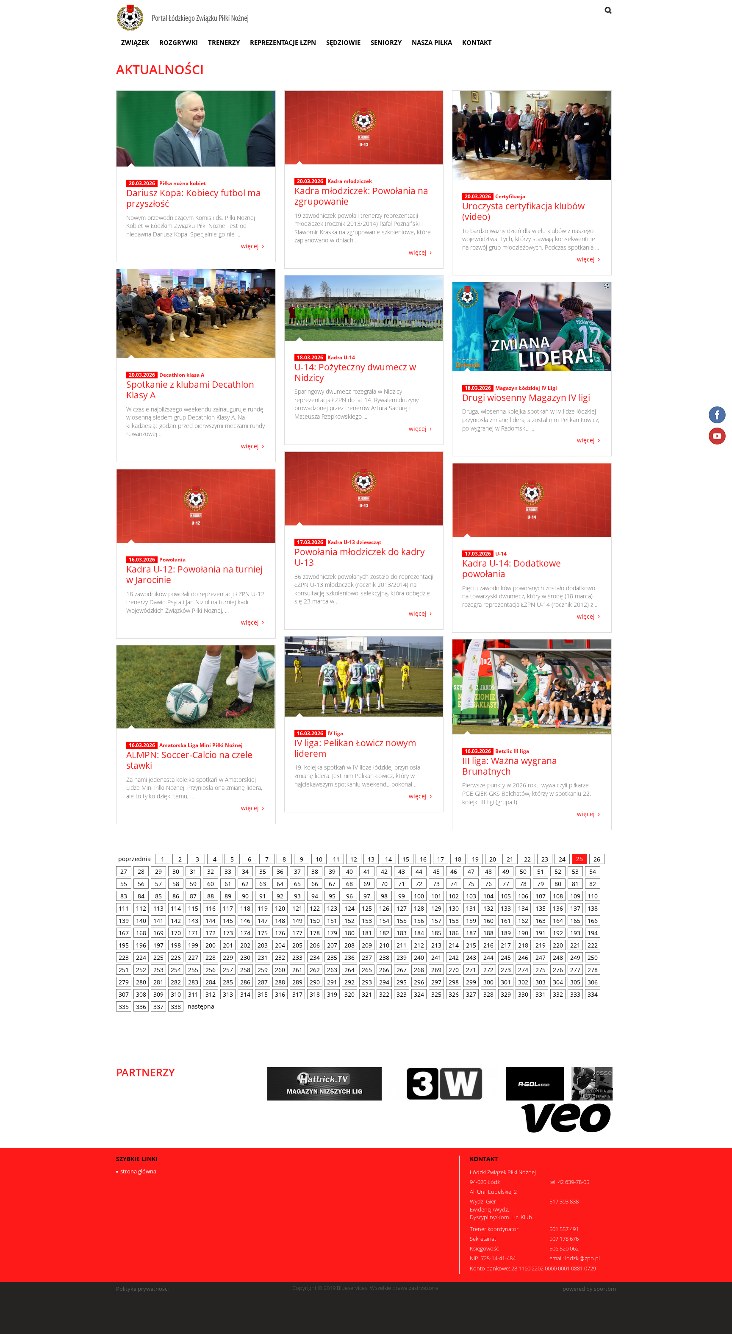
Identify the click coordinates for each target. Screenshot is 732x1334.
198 (176, 945)
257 (228, 970)
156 (419, 921)
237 (367, 957)
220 (558, 945)
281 (158, 982)
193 (575, 933)
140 (141, 921)
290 (315, 982)
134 (523, 908)
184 (419, 933)
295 (401, 982)
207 (332, 945)
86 (175, 896)
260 (280, 970)
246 (523, 957)
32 (210, 871)
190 (523, 933)
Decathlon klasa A (181, 374)
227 (193, 957)
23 (544, 859)
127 (401, 908)
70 (384, 884)
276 (558, 970)
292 (349, 982)
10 (319, 859)
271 (471, 970)
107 (540, 896)
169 (158, 933)
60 (210, 884)
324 (419, 994)
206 (315, 945)
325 (436, 994)
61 (228, 884)
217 (506, 945)
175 (263, 933)
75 (471, 884)
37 (297, 871)
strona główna (138, 1171)
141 (158, 921)
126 (384, 908)
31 (193, 871)
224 (141, 957)
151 (332, 921)
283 (193, 982)
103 (471, 896)
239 (401, 957)
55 (123, 884)
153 (367, 921)
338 (176, 1007)
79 (540, 884)
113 (158, 908)
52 (558, 871)
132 (488, 908)
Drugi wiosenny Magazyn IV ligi (526, 397)
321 (367, 994)
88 (210, 896)
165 (575, 921)
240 (419, 957)
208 (349, 945)
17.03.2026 (310, 542)
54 (592, 871)
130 (454, 908)
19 (475, 859)
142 (176, 921)
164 (558, 921)
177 (297, 933)
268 (419, 970)
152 (349, 921)
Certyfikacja (510, 196)
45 (436, 871)
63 (262, 884)
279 (124, 982)
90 (245, 896)
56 (141, 884)
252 (141, 970)
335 (124, 1007)
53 (575, 871)
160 (488, 921)
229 (228, 957)
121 (297, 908)
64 (280, 884)
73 (436, 884)
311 (193, 994)
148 (280, 921)
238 (384, 957)
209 (367, 945)
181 (367, 933)
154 (384, 921)
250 (593, 957)
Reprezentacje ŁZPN (283, 42)
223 (124, 957)
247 (540, 957)
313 (228, 994)
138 (593, 908)
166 (593, 921)
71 (401, 884)
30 (175, 871)
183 (401, 933)
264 (349, 970)
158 (454, 921)
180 (349, 933)
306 (593, 982)
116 (210, 908)
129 (436, 908)
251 (124, 970)
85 (158, 896)
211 (401, 945)
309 (158, 994)
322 (384, 994)
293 (367, 982)
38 (314, 871)
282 (176, 982)
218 (523, 945)
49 (505, 871)
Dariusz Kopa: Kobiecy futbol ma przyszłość (193, 198)
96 (349, 896)
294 (384, 982)
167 (124, 933)
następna (201, 1006)
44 (419, 871)
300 (488, 982)
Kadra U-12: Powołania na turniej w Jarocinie (194, 574)
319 (332, 994)
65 (297, 884)
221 (575, 945)
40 (349, 871)
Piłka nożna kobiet (182, 183)
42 (384, 871)
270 (454, 970)
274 (523, 970)
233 (297, 957)
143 (193, 921)
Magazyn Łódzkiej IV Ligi (526, 388)
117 (228, 908)
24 (562, 859)
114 (176, 908)
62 (245, 884)
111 (124, 908)
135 (540, 908)
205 (297, 945)
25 (579, 859)
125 (367, 908)
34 (245, 871)
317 (297, 994)
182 (384, 933)
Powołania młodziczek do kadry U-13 (359, 557)
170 (176, 933)
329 (506, 994)
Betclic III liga (512, 751)
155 (401, 921)
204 (280, 945)
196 (141, 945)
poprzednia (134, 859)
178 (315, 933)
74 (453, 884)
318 (315, 994)
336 (141, 1007)
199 (193, 945)
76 (488, 884)
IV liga (335, 733)
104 (488, 896)
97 (366, 896)
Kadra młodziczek (349, 181)
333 (575, 994)
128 (419, 908)
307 (124, 994)
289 (297, 982)
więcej (250, 245)
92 (280, 896)
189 (506, 933)
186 (454, 933)
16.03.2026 (142, 559)
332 (558, 994)
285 (228, 982)
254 (176, 970)
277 (575, 970)
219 (540, 945)
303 (540, 982)
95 (332, 896)
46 (453, 871)
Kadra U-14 (341, 357)
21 (510, 859)
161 (506, 921)
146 (245, 921)
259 (263, 970)
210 (384, 945)
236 (349, 957)
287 (263, 982)
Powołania (172, 559)
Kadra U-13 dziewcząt (354, 542)
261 (297, 970)
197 (158, 945)
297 (436, 982)
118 (245, 908)
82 (592, 884)
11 (336, 859)
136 (558, 908)
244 (488, 957)
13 (371, 859)
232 (280, 957)
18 (458, 859)
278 (593, 970)
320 (349, 994)
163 (540, 921)
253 (158, 970)
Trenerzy (224, 42)
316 (280, 994)
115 (193, 908)
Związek (135, 42)
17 (440, 859)
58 (175, 884)
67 (332, 884)
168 (141, 933)
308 (141, 994)
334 (593, 994)
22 (527, 859)
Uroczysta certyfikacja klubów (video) (523, 211)
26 (596, 859)
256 (210, 970)
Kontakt (477, 42)
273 (506, 970)
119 (263, 908)
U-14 (501, 553)
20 (492, 859)
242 (454, 957)
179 (332, 933)
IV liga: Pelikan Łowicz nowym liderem (355, 748)
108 (558, 896)
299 (471, 982)
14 (388, 859)
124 (349, 908)
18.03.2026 (310, 357)
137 (575, 908)
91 (262, 896)
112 (141, 908)
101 (436, 896)
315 (263, 994)
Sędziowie (343, 42)
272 (488, 970)
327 (471, 994)
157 (436, 921)
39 (332, 871)
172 (210, 933)
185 (436, 933)
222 (593, 945)
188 (488, 933)
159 (471, 921)
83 (123, 896)
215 (471, 945)
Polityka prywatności (142, 1289)
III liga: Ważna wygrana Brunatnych (509, 766)
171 (193, 933)
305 (575, 982)
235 (332, 957)
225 (158, 957)
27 (123, 871)
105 (506, 896)
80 (558, 884)
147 (263, 921)
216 (488, 945)
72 (419, 884)
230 (245, 957)
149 (297, 921)
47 (471, 871)
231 (263, 957)
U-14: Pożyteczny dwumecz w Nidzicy (355, 372)
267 (401, 970)
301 (506, 982)
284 (210, 982)
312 (210, 994)
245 (506, 957)
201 (228, 945)
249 (575, 957)
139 (124, 921)
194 (593, 933)
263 (332, 970)
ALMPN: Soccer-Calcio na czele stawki (189, 760)
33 (228, 871)
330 (523, 994)
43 (401, 871)
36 (280, 871)
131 (471, 908)
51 (540, 871)
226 (176, 957)
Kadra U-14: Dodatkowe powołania (511, 568)
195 (124, 945)
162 (523, 921)
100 (419, 896)
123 (332, 908)
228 (210, 957)
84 (141, 896)
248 (558, 957)
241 (436, 957)
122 (315, 908)
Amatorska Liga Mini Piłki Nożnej (201, 745)
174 (245, 933)
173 (228, 933)
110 (593, 896)
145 (228, 921)
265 (367, 970)
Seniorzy (386, 42)
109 (575, 896)
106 (523, 896)
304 (558, 982)
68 (349, 884)
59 (193, 884)
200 (210, 945)
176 (280, 933)
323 (401, 994)
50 (523, 871)
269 (436, 970)
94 (314, 896)
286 (245, 982)
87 (193, 896)
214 (454, 945)
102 (454, 896)
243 (471, 957)
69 (366, 884)
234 (315, 957)
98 (384, 896)
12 (353, 859)
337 (158, 1007)
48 (488, 871)
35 (262, 871)
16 (423, 859)
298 (454, 982)
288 (280, 982)
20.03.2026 (142, 183)
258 (245, 970)
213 (436, 945)
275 (540, 970)
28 (141, 871)
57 (158, 884)
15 (405, 859)
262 (315, 970)
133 (506, 908)
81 (575, 884)
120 (280, 908)
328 (488, 994)
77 (505, 884)
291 (332, 982)
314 (245, 994)
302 (523, 982)
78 (523, 884)
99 (401, 896)
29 (158, 871)
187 (471, 933)
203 (263, 945)
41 (366, 871)
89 (228, 896)
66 (314, 884)
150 (315, 921)
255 (193, 970)
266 (384, 970)
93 (297, 896)
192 (558, 933)
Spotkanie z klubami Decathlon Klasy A (190, 389)
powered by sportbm (589, 1289)
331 (540, 994)
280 (141, 982)
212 (419, 945)
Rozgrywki (178, 42)
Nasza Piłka (432, 42)
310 (176, 994)
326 (454, 994)
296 (419, 982)
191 (540, 933)
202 (245, 945)
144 (210, 921)
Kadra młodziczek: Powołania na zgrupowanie (361, 196)
